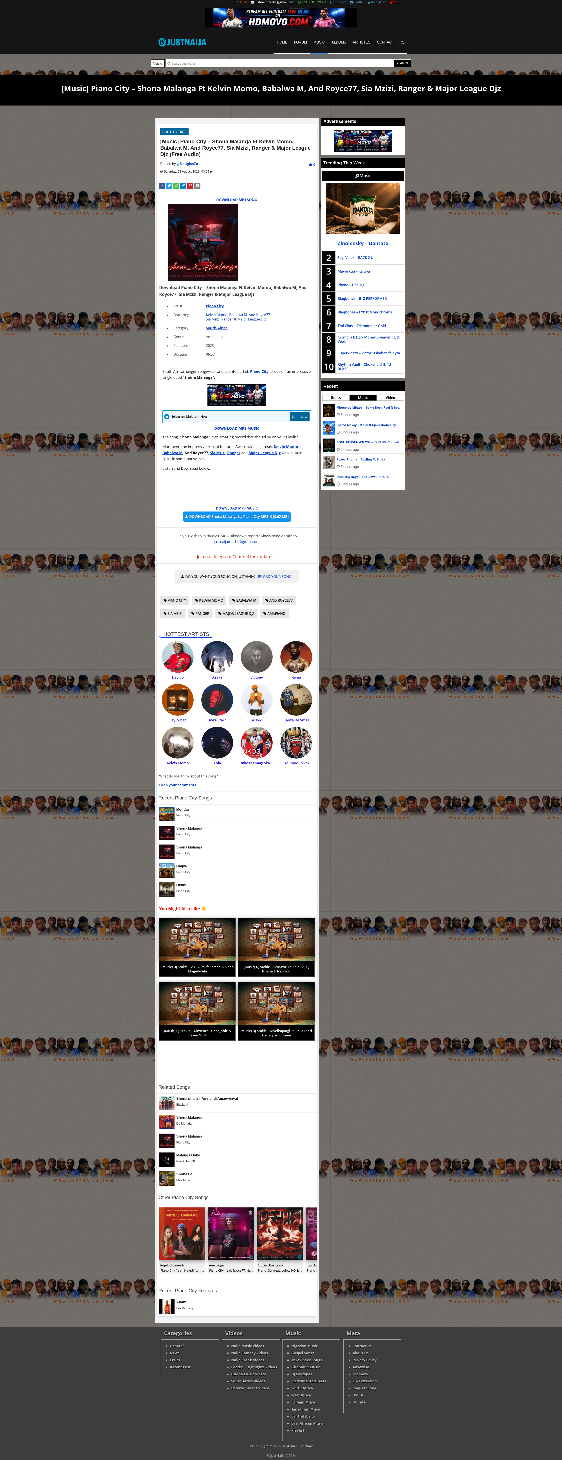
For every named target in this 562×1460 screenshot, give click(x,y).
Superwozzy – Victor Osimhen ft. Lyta (369, 353)
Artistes (361, 42)
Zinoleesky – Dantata (363, 243)
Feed (243, 2)
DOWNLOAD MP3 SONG (236, 199)
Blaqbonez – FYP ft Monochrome (365, 312)
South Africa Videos (248, 1381)
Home (282, 42)
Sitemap (291, 1446)
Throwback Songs (306, 1360)
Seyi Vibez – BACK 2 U (355, 257)
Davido (178, 677)
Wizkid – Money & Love (354, 477)
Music (319, 42)
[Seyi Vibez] (178, 700)
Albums (338, 42)
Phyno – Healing (351, 284)
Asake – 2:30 (346, 459)
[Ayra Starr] (217, 700)
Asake (217, 677)
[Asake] (217, 657)
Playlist (297, 1430)
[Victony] (257, 657)
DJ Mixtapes (301, 1374)
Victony (256, 677)
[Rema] (296, 657)
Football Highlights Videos (254, 1367)
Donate (359, 1402)
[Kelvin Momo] (178, 743)
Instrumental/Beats (308, 1381)
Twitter (358, 2)
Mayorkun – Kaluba (354, 271)
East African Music (307, 1423)
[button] (162, 186)
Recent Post (180, 1367)
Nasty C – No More (350, 407)
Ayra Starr (217, 720)
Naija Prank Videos (247, 1360)
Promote (360, 1374)
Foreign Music (303, 1402)
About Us (361, 1353)
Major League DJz (252, 319)
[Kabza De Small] (296, 700)
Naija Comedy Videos (249, 1353)
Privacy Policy (364, 1360)
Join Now (299, 416)
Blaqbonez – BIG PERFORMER (362, 298)
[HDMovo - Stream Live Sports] (281, 26)
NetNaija (306, 1446)
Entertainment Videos (250, 1388)
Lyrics (175, 1360)
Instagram (378, 2)
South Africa (174, 132)
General (177, 1345)
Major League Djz (238, 613)
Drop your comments (177, 785)
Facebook (339, 2)
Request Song (364, 1388)
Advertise (361, 1367)
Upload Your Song (274, 576)
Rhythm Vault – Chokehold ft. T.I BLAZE (364, 366)
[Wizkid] (257, 700)
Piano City (215, 306)
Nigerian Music (304, 1345)
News (175, 1353)
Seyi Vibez (177, 720)
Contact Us (362, 1345)
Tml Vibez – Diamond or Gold (362, 325)
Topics (336, 397)
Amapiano (276, 613)
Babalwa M (238, 314)
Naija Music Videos (247, 1345)
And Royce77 (259, 314)
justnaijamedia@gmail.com (237, 541)
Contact (385, 42)
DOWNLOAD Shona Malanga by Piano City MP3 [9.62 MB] (238, 516)
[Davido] (178, 657)
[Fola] (217, 743)
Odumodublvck (296, 763)
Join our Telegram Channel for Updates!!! (237, 556)
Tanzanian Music (306, 1409)
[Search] (402, 42)
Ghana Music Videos (249, 1374)
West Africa (301, 1395)
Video (390, 397)
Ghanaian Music (305, 1367)
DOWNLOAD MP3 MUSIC (236, 428)
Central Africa (303, 1416)
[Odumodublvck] (296, 743)
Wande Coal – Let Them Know (359, 425)
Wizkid (256, 720)
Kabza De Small (296, 720)
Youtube (398, 2)
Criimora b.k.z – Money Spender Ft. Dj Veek (369, 339)
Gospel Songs (302, 1353)
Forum (300, 42)
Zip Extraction (365, 1381)
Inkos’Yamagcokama (258, 763)
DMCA (358, 1395)
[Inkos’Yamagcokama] (257, 743)
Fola (217, 763)
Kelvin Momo (216, 314)
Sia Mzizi (213, 319)
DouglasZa (189, 164)
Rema (296, 677)
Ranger (227, 319)
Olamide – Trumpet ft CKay (356, 442)
